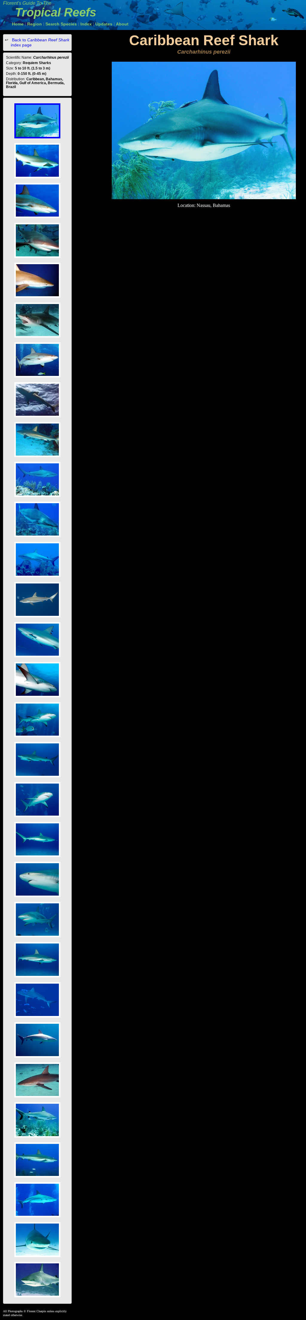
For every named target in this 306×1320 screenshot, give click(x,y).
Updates (103, 24)
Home (18, 24)
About (122, 24)
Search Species (61, 24)
